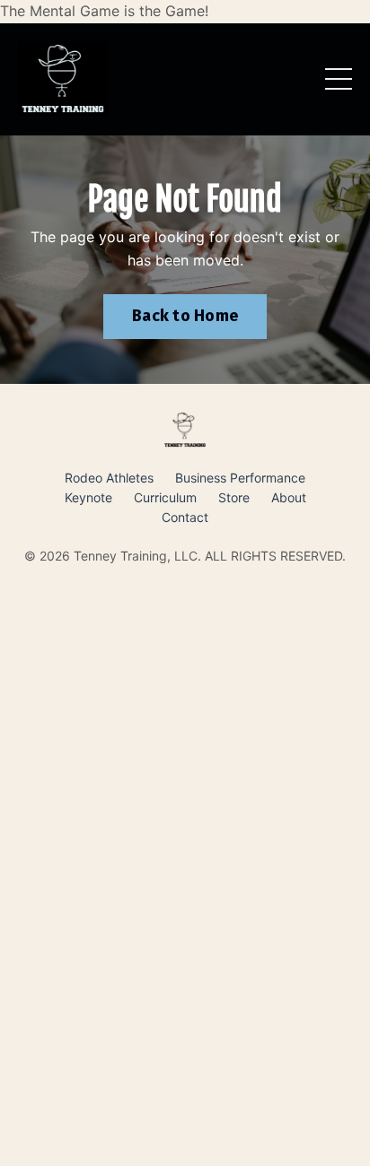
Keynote (88, 497)
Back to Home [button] (185, 316)
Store (234, 497)
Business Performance (240, 477)
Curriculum (165, 497)
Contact (185, 517)
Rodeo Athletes (109, 477)
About (288, 497)
